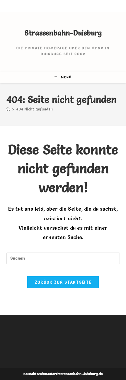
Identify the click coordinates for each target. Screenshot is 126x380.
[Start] (8, 109)
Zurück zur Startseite (63, 282)
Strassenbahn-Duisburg (63, 33)
